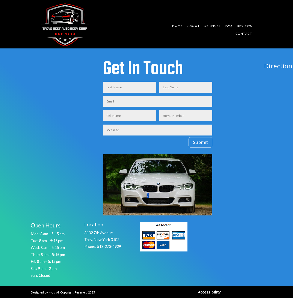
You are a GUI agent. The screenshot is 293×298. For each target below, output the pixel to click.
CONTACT (244, 33)
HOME (177, 25)
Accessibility (209, 292)
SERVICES (212, 25)
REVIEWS (244, 25)
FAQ (228, 25)
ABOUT (193, 25)
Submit (200, 142)
